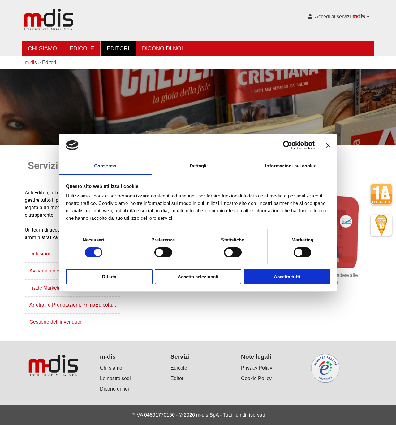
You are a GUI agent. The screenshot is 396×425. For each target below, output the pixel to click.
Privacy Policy (256, 367)
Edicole (82, 48)
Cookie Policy (256, 378)
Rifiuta (109, 276)
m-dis (31, 62)
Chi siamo (42, 48)
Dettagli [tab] (198, 165)
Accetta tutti (287, 276)
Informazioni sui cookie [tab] (290, 165)
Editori (118, 48)
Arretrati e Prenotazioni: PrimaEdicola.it (72, 305)
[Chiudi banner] (328, 145)
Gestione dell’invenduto (55, 322)
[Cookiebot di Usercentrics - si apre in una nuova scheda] (287, 145)
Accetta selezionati (198, 276)
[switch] (163, 252)
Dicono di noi (162, 48)
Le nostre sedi (115, 378)
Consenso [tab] (105, 165)
